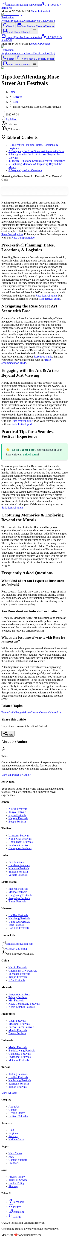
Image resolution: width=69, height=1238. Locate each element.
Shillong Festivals (18, 871)
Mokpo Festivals (17, 891)
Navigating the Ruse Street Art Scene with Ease (36, 151)
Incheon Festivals (18, 888)
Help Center (15, 1153)
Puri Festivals (16, 862)
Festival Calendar (18, 1116)
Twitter (17, 1206)
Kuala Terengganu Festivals (24, 1003)
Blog (52, 20)
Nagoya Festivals (18, 818)
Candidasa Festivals (19, 1053)
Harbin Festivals (17, 967)
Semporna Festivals (19, 994)
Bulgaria (20, 712)
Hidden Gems (16, 1139)
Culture (52, 712)
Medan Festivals (17, 1047)
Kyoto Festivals (17, 815)
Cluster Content (39, 712)
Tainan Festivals (17, 1086)
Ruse (28, 712)
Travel (4, 712)
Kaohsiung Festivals (19, 1080)
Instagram (18, 1211)
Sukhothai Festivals (19, 845)
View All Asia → (11, 1092)
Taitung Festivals (17, 1074)
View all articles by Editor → (17, 774)
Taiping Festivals (17, 997)
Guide (11, 712)
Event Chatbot (41, 20)
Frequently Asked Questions (25, 170)
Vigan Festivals (17, 1020)
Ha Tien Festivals (18, 915)
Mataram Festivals (18, 1060)
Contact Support (17, 1159)
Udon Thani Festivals (20, 841)
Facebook (18, 1201)
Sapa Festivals (16, 924)
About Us (35, 11)
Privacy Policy (16, 1176)
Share (10, 734)
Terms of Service (17, 1179)
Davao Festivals (17, 1033)
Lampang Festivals (19, 835)
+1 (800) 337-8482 (16, 948)
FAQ (11, 1156)
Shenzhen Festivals (19, 973)
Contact (45, 11)
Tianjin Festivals (17, 976)
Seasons (15, 20)
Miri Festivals (16, 1000)
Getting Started (16, 1112)
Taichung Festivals (18, 1083)
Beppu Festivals (17, 821)
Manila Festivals (17, 1030)
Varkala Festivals (17, 874)
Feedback (13, 1162)
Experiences (26, 20)
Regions (6, 20)
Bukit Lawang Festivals (21, 1050)
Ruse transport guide (23, 237)
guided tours (30, 454)
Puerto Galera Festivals (21, 1026)
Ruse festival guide (12, 234)
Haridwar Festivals (19, 865)
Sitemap (13, 1186)
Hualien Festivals (18, 1077)
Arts (58, 712)
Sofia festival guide (22, 424)
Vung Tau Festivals (19, 921)
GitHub (17, 1216)
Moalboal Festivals (19, 1023)
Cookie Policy (16, 1183)
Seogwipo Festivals (19, 898)
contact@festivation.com (19, 943)
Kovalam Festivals (18, 868)
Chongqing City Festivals (22, 970)
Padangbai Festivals (19, 1056)
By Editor (11, 119)
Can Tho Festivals (18, 927)
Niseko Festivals (17, 808)
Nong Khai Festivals (19, 838)
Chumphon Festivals (19, 848)
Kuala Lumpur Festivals (21, 1006)
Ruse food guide (43, 356)
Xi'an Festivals (16, 980)
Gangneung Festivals (20, 895)
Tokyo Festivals (17, 811)
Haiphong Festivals (19, 918)
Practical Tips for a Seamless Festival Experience (36, 160)
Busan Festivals (17, 901)
